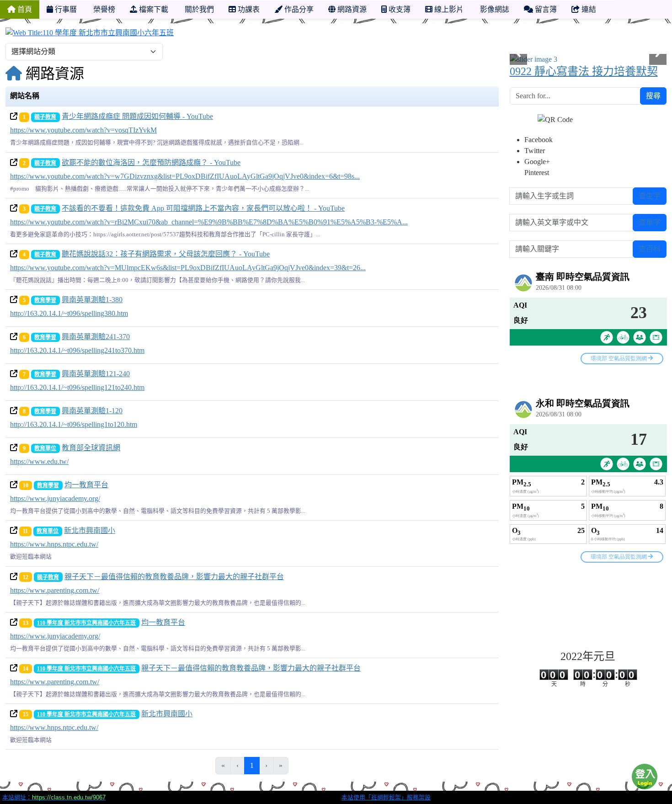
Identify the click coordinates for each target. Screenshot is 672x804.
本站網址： (54, 797)
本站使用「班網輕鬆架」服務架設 (386, 797)
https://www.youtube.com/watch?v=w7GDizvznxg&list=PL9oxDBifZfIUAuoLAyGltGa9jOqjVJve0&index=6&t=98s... (185, 176)
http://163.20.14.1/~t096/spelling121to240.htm (77, 387)
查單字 (650, 222)
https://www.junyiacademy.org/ (55, 498)
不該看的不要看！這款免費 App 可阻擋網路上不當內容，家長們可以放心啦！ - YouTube (203, 208)
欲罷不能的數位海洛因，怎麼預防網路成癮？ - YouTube (151, 162)
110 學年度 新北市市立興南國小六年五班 (86, 623)
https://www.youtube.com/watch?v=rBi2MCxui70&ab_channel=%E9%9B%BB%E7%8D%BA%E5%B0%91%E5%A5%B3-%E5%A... (209, 222)
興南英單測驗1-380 (92, 299)
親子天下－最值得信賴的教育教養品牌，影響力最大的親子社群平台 (174, 576)
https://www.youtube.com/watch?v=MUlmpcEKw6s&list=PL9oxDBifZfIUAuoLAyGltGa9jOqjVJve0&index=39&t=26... (188, 268)
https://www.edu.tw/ (39, 461)
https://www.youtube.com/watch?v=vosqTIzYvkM (83, 130)
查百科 (650, 249)
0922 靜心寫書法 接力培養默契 (584, 71)
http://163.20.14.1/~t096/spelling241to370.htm (77, 350)
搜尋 (653, 96)
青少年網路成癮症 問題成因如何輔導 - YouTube (137, 116)
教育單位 (45, 448)
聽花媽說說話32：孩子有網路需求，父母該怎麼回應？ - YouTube (166, 254)
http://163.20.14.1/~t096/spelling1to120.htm (73, 424)
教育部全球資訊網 (91, 448)
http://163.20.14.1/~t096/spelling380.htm (69, 313)
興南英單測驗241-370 (96, 337)
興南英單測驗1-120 (92, 411)
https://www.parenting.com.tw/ (54, 590)
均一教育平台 (86, 485)
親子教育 (45, 117)
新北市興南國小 (89, 530)
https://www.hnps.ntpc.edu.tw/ (54, 544)
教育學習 (45, 300)
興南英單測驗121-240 (96, 374)
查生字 (650, 196)
